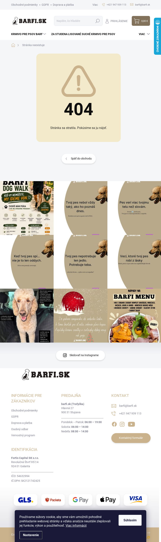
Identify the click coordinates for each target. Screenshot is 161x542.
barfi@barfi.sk (128, 405)
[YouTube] (131, 423)
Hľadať (97, 20)
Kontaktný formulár (131, 437)
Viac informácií (76, 525)
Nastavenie (31, 535)
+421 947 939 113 (130, 413)
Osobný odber (19, 429)
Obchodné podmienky (24, 4)
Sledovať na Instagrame (84, 355)
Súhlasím (130, 520)
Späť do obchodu (81, 158)
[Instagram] (122, 423)
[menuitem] (29, 34)
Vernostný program (23, 435)
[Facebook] (114, 423)
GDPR (45, 4)
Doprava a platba (63, 4)
